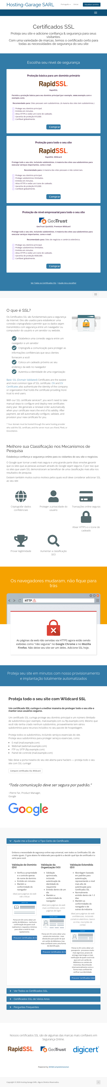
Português (65, 4)
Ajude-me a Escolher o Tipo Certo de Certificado (41, 840)
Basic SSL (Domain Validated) (22, 379)
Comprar (54, 127)
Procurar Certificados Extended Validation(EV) (83, 978)
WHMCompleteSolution (59, 1067)
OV (53, 383)
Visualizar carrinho (92, 4)
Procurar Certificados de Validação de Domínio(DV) (25, 938)
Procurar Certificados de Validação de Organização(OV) (54, 952)
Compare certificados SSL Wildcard (25, 771)
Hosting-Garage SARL (30, 4)
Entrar (76, 4)
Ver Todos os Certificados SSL (43, 283)
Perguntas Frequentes (26, 1007)
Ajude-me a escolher (67, 283)
